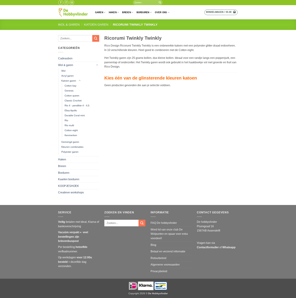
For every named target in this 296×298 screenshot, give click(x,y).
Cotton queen (72, 95)
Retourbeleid (158, 258)
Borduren (143, 12)
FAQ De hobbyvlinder (164, 222)
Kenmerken (71, 135)
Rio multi (69, 125)
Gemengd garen (70, 142)
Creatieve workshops (71, 192)
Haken (113, 12)
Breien (126, 12)
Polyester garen (69, 151)
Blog (153, 244)
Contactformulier (208, 247)
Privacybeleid (159, 271)
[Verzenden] (159, 2)
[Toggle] (97, 65)
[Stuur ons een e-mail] (71, 2)
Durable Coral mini (75, 115)
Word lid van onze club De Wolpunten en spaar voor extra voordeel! (169, 234)
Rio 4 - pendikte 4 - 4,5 (77, 105)
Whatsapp (229, 247)
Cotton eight (71, 130)
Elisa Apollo (71, 110)
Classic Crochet (73, 100)
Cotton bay (70, 85)
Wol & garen (69, 24)
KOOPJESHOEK (68, 185)
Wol (63, 70)
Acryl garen (67, 75)
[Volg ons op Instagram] (66, 2)
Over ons (161, 12)
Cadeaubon (65, 58)
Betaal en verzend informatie (168, 251)
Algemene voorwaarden (165, 264)
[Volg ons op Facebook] (60, 2)
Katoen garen (96, 24)
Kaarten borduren (68, 179)
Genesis (69, 90)
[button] (221, 12)
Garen (99, 12)
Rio (66, 120)
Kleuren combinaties (72, 146)
